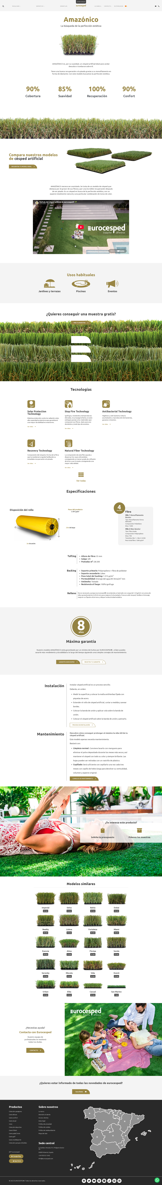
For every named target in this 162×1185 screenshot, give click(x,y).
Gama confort (13, 1118)
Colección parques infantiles (18, 1143)
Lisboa (69, 929)
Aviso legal (42, 1121)
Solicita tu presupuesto (102, 837)
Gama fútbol (13, 1130)
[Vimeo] (114, 1181)
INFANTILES (63, 6)
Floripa (93, 951)
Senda (116, 951)
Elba (69, 992)
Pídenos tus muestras (139, 837)
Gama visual (12, 1121)
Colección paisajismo (15, 1111)
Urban (45, 992)
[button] (3, 6)
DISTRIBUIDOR (118, 6)
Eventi (116, 973)
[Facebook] (84, 1181)
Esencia (45, 951)
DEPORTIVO (40, 6)
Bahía (92, 908)
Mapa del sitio (43, 1133)
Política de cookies (44, 1127)
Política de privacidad (45, 1124)
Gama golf (12, 1136)
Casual (93, 992)
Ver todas (81, 481)
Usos (10, 1124)
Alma (69, 951)
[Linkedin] (119, 1181)
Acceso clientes (43, 1118)
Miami (116, 929)
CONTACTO (107, 6)
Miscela (69, 973)
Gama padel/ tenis (14, 1133)
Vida (93, 973)
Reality (45, 929)
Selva (69, 908)
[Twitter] (89, 1181)
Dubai (116, 908)
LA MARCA (98, 6)
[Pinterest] (99, 1181)
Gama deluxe (13, 1114)
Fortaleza (92, 929)
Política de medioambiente (47, 1130)
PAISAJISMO (16, 6)
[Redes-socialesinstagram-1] (104, 1181)
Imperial (45, 908)
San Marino (116, 992)
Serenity (45, 973)
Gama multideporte (15, 1140)
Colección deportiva (15, 1127)
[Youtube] (94, 1181)
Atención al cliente (44, 1114)
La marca (41, 1111)
